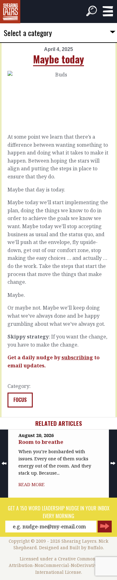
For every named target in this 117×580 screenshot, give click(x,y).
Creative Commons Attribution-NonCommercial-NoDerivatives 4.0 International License (59, 565)
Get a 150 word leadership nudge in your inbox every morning (59, 512)
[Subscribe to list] (105, 526)
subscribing (77, 357)
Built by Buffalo (86, 547)
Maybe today (58, 59)
